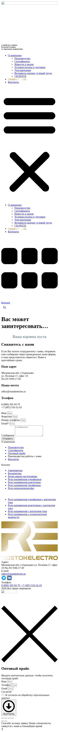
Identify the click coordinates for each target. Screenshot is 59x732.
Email (4, 688)
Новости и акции (24, 64)
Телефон (6, 685)
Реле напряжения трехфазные (24, 485)
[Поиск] (4, 307)
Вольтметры (14, 473)
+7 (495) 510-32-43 (31, 585)
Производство (22, 58)
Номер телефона (10, 420)
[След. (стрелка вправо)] (6, 721)
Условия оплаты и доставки (29, 67)
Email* (5, 423)
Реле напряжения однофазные (24, 479)
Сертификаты (22, 61)
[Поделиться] (9, 718)
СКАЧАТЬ (20, 76)
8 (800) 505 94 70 (10, 585)
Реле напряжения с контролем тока (27, 511)
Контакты (13, 82)
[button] (29, 143)
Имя (4, 413)
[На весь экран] (6, 718)
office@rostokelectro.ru (13, 573)
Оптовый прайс (17, 79)
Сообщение (8, 435)
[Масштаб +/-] (2, 718)
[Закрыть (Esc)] (12, 718)
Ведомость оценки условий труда (33, 73)
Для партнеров (22, 70)
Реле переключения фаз (21, 488)
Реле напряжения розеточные (24, 482)
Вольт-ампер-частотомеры (22, 476)
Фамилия (6, 416)
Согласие (6, 691)
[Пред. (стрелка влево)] (2, 721)
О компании (15, 55)
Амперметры (15, 470)
